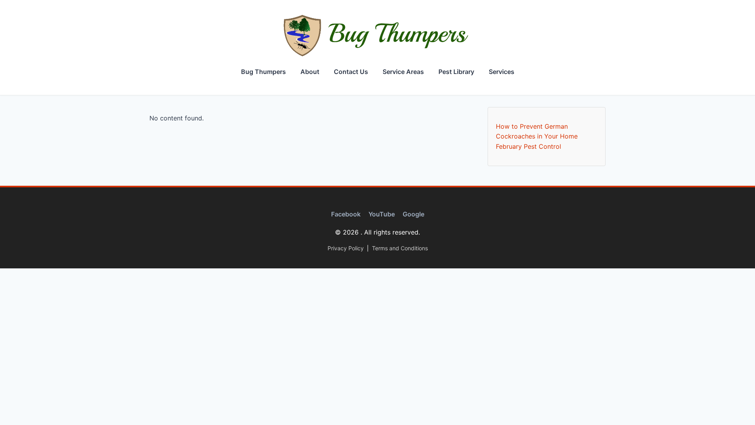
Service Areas (403, 72)
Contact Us (351, 72)
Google (413, 214)
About (309, 72)
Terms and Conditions (400, 248)
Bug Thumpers (263, 72)
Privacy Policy (346, 248)
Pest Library (456, 72)
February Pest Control (528, 146)
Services (501, 72)
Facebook (346, 214)
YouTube (381, 214)
